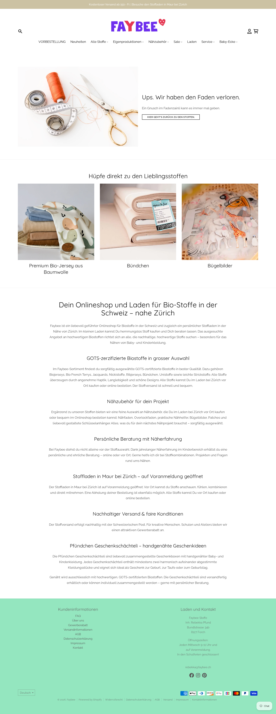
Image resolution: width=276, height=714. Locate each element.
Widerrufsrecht (114, 690)
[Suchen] (20, 22)
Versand (168, 690)
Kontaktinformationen (204, 690)
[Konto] (249, 22)
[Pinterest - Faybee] (204, 666)
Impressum (182, 690)
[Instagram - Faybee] (198, 666)
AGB (157, 690)
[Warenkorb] (255, 22)
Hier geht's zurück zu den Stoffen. (171, 108)
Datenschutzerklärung (138, 690)
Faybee (71, 690)
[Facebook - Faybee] (191, 666)
